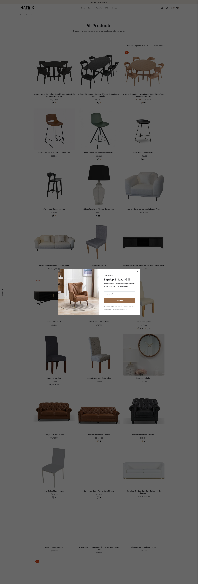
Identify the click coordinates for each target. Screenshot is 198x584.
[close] (137, 271)
